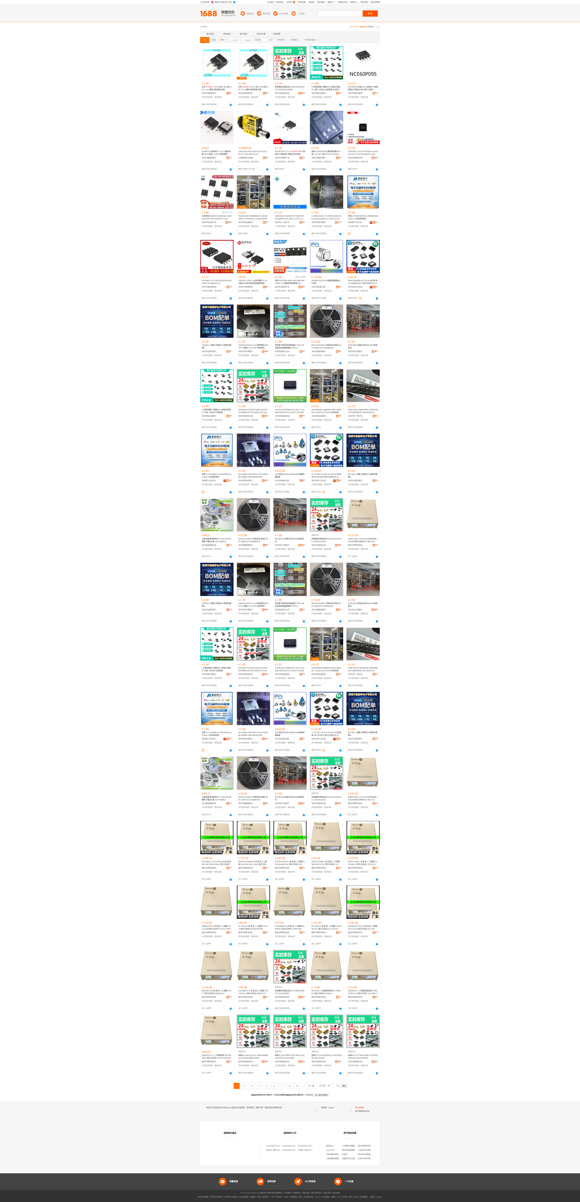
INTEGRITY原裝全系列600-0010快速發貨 (362, 346)
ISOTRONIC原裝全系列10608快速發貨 (289, 540)
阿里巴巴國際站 (216, 1197)
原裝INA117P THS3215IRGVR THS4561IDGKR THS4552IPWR (363, 1056)
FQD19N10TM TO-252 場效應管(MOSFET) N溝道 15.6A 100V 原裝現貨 (253, 346)
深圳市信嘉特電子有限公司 (210, 351)
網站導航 (336, 1193)
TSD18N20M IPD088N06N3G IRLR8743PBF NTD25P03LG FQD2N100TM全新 (253, 217)
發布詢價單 (359, 1108)
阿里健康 (363, 1197)
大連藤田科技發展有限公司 (246, 158)
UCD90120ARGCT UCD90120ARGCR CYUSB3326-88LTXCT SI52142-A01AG (326, 217)
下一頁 (311, 1086)
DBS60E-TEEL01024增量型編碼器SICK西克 (326, 282)
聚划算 (265, 1197)
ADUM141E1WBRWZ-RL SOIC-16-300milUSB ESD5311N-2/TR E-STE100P (289, 411)
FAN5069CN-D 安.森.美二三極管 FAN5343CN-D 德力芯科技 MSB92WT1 (253, 992)
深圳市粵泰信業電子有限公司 (356, 93)
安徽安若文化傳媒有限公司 (353, 1159)
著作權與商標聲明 (275, 1193)
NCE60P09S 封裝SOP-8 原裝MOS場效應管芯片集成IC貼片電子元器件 (363, 88)
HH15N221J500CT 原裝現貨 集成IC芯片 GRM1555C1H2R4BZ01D (253, 540)
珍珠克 (344, 1154)
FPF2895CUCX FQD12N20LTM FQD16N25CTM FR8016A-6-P (217, 282)
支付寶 (344, 1197)
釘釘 (356, 1197)
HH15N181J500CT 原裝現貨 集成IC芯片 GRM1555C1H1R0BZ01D (326, 346)
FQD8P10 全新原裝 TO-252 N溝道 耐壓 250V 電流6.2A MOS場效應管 (216, 152)
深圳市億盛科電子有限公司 (319, 158)
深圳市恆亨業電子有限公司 (246, 351)
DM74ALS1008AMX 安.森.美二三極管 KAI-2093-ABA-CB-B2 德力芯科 (252, 863)
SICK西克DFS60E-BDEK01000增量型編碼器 (290, 475)
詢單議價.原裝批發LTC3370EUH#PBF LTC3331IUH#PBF (290, 992)
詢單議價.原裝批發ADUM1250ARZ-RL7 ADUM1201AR (326, 540)
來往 (350, 1197)
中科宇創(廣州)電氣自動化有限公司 (319, 287)
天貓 (259, 1197)
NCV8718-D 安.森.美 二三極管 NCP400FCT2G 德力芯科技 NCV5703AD (326, 927)
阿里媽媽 (293, 1197)
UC (338, 1197)
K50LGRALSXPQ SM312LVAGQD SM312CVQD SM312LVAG (252, 152)
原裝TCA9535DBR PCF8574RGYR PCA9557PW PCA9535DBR (290, 1056)
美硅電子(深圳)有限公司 (356, 222)
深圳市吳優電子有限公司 (283, 158)
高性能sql (330, 1146)
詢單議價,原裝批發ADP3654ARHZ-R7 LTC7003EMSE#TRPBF (290, 88)
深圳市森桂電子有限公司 (210, 222)
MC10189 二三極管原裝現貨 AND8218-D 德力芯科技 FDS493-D (326, 992)
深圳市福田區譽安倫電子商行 (210, 287)
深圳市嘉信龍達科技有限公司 (246, 222)
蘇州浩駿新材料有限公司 (368, 1146)
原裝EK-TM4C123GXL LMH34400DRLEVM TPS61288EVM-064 (253, 1056)
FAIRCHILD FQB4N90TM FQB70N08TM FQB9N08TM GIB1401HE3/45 (363, 411)
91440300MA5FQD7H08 (307, 1146)
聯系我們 (327, 1193)
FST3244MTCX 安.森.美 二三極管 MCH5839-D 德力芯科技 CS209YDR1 (290, 927)
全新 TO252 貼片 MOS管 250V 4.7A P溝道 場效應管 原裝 (217, 88)
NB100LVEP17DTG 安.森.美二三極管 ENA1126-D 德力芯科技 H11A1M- (362, 927)
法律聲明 (287, 1193)
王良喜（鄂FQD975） (306, 1150)
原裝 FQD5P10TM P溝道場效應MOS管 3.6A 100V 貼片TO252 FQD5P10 (325, 152)
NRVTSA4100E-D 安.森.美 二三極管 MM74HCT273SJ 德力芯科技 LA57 (325, 863)
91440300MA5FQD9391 (291, 1146)
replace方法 (330, 1150)
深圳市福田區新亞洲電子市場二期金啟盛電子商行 (210, 93)
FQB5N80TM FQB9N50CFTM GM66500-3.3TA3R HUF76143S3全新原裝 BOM (326, 411)
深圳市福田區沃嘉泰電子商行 (356, 158)
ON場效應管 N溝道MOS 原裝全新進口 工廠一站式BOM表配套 (216, 411)
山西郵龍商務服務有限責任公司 (338, 1159)
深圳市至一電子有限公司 (283, 222)
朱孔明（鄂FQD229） (275, 1150)
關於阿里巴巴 (316, 1193)
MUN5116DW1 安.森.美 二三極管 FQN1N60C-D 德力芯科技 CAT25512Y (362, 863)
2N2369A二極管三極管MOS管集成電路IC (216, 346)
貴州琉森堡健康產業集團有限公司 (355, 1150)
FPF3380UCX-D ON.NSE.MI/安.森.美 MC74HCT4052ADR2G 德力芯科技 (216, 863)
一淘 (272, 1197)
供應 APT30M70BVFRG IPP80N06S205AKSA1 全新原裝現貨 (363, 217)
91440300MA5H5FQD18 (291, 1150)
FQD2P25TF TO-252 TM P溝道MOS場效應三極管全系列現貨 (290, 152)
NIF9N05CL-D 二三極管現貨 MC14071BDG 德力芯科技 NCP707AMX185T (216, 1056)
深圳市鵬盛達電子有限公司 (319, 351)
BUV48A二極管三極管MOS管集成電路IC (362, 475)
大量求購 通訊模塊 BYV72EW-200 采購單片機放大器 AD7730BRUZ (216, 540)
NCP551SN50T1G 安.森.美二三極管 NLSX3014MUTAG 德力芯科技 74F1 (290, 863)
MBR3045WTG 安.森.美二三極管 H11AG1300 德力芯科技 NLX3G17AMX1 (216, 927)
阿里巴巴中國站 (231, 1197)
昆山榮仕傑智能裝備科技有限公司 (371, 1154)
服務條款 (296, 1193)
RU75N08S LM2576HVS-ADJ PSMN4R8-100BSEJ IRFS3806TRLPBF (253, 475)
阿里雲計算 (308, 1197)
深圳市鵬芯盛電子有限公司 (319, 93)
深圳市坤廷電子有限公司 (283, 287)
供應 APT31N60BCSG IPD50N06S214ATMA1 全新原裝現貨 (216, 475)
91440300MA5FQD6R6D (275, 1146)
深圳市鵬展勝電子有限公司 (210, 158)
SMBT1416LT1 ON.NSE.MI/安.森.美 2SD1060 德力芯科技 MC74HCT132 (362, 540)
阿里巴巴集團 (202, 1197)
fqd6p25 (331, 1108)
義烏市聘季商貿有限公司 (356, 545)
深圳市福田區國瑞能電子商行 (283, 416)
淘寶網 (252, 1197)
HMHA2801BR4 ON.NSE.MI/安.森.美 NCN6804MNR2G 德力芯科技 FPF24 (362, 282)
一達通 (371, 1197)
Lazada (379, 1197)
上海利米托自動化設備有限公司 (370, 1150)
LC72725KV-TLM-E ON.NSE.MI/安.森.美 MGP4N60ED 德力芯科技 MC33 (326, 475)
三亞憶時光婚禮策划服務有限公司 (355, 1146)
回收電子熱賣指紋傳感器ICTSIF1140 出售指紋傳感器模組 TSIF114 (289, 346)
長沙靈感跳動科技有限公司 (210, 545)
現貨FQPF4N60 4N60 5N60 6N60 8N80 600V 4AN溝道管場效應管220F (289, 282)
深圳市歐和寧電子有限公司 (319, 222)
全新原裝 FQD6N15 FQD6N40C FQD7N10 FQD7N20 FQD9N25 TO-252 (217, 217)
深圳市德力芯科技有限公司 (356, 287)
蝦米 (300, 1197)
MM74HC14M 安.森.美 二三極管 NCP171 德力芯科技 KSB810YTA (217, 992)
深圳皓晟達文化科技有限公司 (283, 351)
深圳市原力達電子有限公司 (356, 351)
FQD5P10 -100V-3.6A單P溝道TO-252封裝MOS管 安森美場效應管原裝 (252, 282)
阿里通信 (326, 1197)
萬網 (333, 1197)
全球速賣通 (243, 1197)
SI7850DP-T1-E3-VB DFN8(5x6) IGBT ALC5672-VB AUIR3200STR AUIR (363, 152)
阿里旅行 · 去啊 (281, 1197)
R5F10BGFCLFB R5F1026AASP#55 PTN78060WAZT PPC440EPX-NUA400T (253, 411)
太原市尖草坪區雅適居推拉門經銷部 (372, 1159)
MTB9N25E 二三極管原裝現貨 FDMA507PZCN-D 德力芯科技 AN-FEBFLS (363, 992)
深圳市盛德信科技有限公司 (283, 93)
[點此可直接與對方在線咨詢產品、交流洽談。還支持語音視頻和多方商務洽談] (231, 104)
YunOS (318, 1197)
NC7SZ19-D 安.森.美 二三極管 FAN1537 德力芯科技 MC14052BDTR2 (253, 927)
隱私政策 (305, 1193)
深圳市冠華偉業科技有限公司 (246, 287)
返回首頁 (309, 1095)
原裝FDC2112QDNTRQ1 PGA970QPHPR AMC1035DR (326, 1056)
